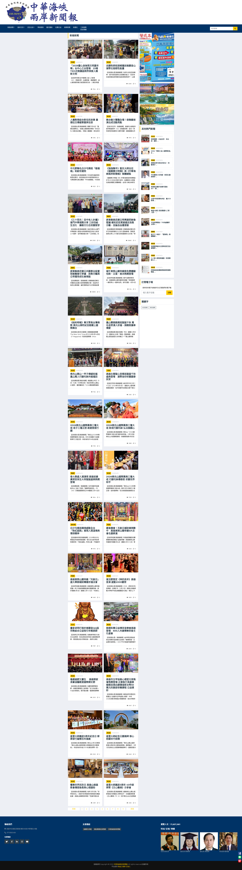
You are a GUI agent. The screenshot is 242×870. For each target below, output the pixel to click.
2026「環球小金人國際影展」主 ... (161, 152)
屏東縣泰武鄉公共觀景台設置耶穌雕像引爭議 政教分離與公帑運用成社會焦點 (85, 274)
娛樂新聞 (67, 27)
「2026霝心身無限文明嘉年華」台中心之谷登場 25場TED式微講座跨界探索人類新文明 (84, 69)
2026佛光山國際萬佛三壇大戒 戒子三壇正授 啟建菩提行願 (84, 428)
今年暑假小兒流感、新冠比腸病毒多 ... (161, 176)
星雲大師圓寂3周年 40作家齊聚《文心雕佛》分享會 (120, 786)
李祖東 (108, 267)
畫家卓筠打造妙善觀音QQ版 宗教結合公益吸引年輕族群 (85, 629)
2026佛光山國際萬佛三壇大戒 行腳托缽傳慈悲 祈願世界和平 (120, 479)
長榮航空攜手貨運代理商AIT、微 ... (159, 187)
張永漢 (108, 62)
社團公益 (58, 27)
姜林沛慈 (73, 524)
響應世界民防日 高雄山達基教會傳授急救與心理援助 (84, 786)
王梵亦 (108, 370)
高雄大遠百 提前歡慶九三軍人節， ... (160, 211)
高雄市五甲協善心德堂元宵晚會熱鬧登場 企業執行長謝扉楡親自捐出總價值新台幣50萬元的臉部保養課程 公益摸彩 (121, 685)
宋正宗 (72, 624)
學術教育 (41, 27)
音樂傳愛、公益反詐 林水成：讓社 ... (160, 140)
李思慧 (72, 62)
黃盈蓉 (108, 319)
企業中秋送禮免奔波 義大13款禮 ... (161, 199)
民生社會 (31, 27)
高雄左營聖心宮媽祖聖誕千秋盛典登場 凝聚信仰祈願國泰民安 (121, 377)
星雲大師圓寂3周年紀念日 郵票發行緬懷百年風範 (85, 737)
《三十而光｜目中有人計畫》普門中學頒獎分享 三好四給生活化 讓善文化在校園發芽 (85, 222)
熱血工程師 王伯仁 (124, 866)
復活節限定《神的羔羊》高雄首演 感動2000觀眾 (121, 580)
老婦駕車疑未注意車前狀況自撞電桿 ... (161, 247)
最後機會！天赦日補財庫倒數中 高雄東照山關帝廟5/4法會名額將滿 (121, 531)
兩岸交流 (20, 27)
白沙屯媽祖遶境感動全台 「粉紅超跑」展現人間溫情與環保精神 (85, 531)
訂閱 (169, 293)
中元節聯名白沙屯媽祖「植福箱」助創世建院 (85, 169)
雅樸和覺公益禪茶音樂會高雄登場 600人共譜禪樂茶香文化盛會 (121, 631)
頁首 (74, 809)
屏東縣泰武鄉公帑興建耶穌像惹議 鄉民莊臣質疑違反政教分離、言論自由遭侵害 (121, 222)
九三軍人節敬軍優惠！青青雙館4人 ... (161, 259)
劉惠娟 (153, 231)
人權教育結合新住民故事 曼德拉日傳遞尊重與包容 (84, 121)
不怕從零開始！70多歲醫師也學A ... (160, 223)
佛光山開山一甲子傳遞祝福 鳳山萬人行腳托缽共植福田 (85, 375)
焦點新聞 (10, 27)
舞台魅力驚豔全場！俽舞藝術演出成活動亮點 (121, 121)
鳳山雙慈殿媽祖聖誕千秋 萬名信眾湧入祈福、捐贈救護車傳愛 (121, 325)
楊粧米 (153, 219)
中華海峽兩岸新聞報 (114, 829)
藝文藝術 (49, 27)
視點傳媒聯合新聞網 (100, 829)
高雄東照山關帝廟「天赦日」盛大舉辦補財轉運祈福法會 (85, 580)
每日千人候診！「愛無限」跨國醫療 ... (161, 235)
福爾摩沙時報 (88, 829)
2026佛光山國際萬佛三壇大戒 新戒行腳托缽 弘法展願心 (120, 426)
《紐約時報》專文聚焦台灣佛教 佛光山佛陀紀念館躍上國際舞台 (85, 325)
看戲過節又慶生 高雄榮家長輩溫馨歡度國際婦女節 (84, 680)
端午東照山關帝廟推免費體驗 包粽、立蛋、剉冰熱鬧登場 (121, 272)
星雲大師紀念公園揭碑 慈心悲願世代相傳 (120, 737)
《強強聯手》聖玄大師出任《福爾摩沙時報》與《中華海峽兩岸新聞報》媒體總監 (121, 171)
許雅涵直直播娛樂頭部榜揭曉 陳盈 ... (161, 271)
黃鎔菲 (108, 216)
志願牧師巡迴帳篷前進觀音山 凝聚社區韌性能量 (121, 67)
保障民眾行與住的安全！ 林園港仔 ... (160, 164)
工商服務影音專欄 (83, 28)
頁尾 (132, 809)
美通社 (75, 27)
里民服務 (152, 307)
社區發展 (144, 307)
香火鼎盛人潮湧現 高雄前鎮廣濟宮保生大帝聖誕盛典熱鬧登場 (85, 479)
